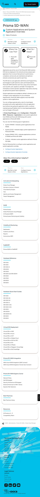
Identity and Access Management (12, 194)
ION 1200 (5, 264)
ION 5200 (6, 276)
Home (4, 12)
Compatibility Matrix (8, 415)
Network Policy (7, 378)
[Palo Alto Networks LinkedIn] (10, 486)
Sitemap (6, 452)
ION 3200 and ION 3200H (10, 273)
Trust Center (7, 477)
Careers (6, 461)
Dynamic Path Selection (9, 387)
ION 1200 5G (6, 300)
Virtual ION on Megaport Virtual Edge (13, 347)
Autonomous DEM (8, 236)
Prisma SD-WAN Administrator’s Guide (25, 12)
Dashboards (6, 229)
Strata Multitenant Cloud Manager (12, 211)
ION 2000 (6, 269)
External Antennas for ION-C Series (12, 384)
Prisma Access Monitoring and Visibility (13, 216)
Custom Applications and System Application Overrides (17, 15)
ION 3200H (6, 311)
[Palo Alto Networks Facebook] (6, 486)
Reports (5, 234)
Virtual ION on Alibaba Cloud (11, 338)
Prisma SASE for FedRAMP (10, 249)
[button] (39, 397)
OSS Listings (7, 450)
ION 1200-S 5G (7, 307)
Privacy (6, 475)
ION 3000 (6, 271)
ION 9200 (6, 282)
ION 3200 (6, 309)
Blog (5, 446)
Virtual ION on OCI (8, 342)
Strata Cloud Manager (9, 185)
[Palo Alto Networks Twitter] (14, 486)
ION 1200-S (6, 267)
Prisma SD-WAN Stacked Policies (12, 13)
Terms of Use (7, 479)
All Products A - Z (8, 413)
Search (6, 444)
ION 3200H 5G (7, 313)
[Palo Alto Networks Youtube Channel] (18, 486)
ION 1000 (6, 262)
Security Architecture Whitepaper (12, 382)
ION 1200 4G (6, 298)
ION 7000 (6, 278)
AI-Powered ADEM (8, 214)
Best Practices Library (9, 400)
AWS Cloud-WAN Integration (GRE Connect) (15, 362)
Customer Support (9, 463)
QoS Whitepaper (7, 380)
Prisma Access (7, 209)
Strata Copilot (31, 4)
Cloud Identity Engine (9, 189)
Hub (4, 191)
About (6, 459)
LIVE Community (8, 465)
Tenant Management (8, 196)
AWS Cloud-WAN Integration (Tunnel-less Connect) (17, 364)
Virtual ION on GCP (8, 336)
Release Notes (8, 442)
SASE (6, 423)
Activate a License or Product (11, 187)
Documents (7, 481)
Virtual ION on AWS (8, 331)
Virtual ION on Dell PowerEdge (11, 349)
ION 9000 (6, 280)
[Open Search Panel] (15, 4)
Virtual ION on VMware (9, 345)
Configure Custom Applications (13, 149)
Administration (12, 423)
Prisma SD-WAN (11, 12)
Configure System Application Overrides (16, 152)
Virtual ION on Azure (8, 333)
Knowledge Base (8, 467)
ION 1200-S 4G (7, 304)
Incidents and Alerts (8, 231)
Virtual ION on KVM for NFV (10, 340)
